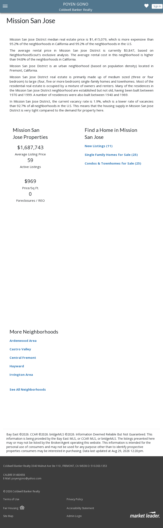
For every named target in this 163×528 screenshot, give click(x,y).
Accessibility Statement (80, 508)
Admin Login (74, 516)
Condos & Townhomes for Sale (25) (113, 163)
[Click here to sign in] (146, 7)
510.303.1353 (99, 466)
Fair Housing (10, 508)
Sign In (157, 6)
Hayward (17, 366)
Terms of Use (11, 499)
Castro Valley (20, 349)
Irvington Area (21, 374)
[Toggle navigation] (5, 6)
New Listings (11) (98, 146)
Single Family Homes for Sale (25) (111, 154)
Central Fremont (23, 357)
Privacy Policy (75, 499)
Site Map (8, 516)
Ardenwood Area (23, 340)
